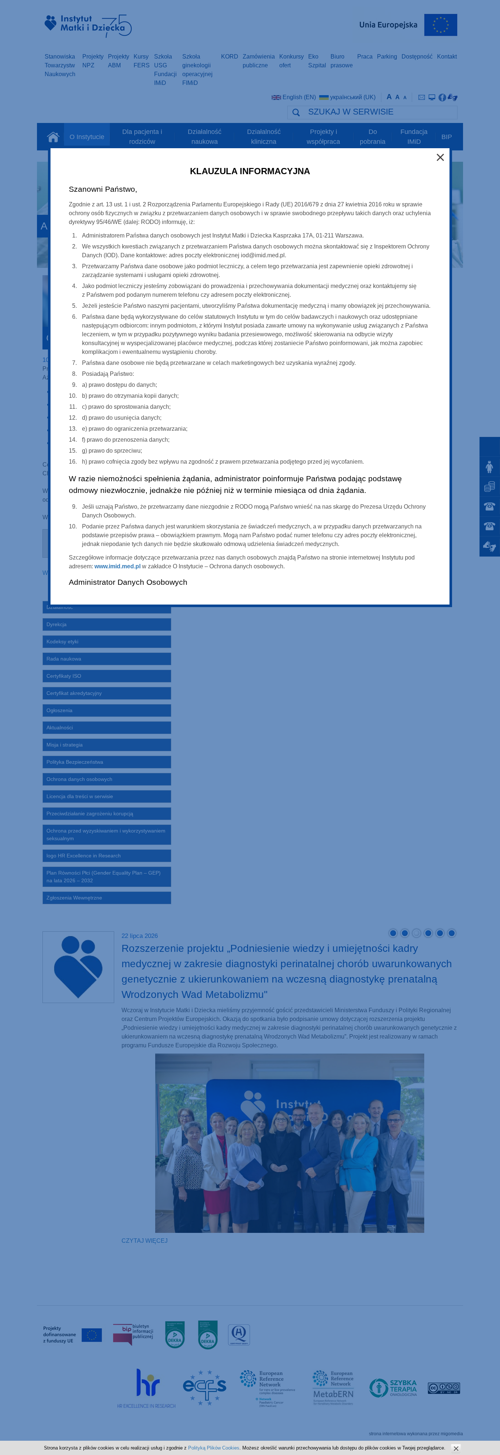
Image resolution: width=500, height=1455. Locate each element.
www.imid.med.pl (117, 566)
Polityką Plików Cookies (213, 1448)
